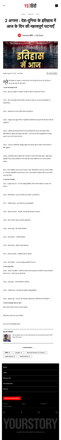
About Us (5, 403)
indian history (9, 356)
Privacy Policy (43, 403)
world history (24, 356)
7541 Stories (39, 35)
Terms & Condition (7, 406)
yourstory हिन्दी (27, 35)
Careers (24, 403)
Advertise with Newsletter (12, 398)
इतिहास (6, 352)
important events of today (35, 352)
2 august (17, 352)
